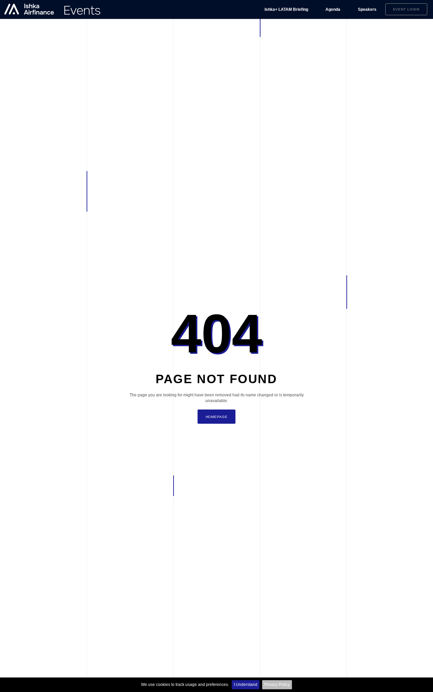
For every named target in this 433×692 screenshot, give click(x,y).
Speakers (367, 9)
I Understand (245, 684)
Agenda (332, 9)
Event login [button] (406, 9)
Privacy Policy (277, 684)
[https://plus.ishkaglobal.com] (52, 9)
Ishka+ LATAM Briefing (286, 9)
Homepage (217, 417)
